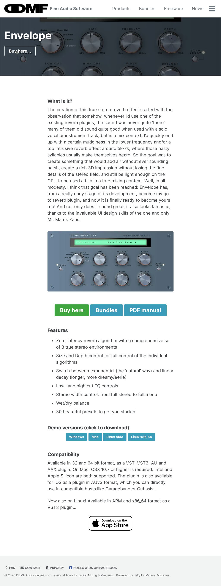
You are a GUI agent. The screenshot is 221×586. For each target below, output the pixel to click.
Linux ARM (114, 437)
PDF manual (145, 310)
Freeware (173, 8)
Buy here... (20, 51)
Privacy (56, 568)
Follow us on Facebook (95, 568)
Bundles (147, 8)
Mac (95, 437)
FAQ (12, 568)
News (197, 8)
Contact (32, 568)
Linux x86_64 (141, 437)
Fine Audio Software (71, 8)
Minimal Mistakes (157, 575)
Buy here (72, 310)
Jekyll (138, 575)
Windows (76, 437)
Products (121, 8)
